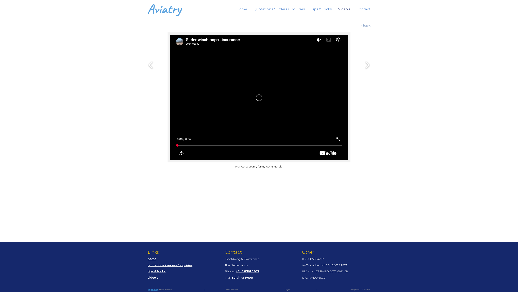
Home (242, 9)
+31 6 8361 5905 (247, 271)
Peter (249, 277)
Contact (363, 9)
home (152, 259)
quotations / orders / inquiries (170, 265)
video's (153, 277)
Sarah (236, 277)
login (288, 290)
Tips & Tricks (321, 9)
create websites (165, 290)
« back (365, 25)
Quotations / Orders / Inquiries (279, 9)
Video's (344, 9)
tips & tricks (157, 271)
